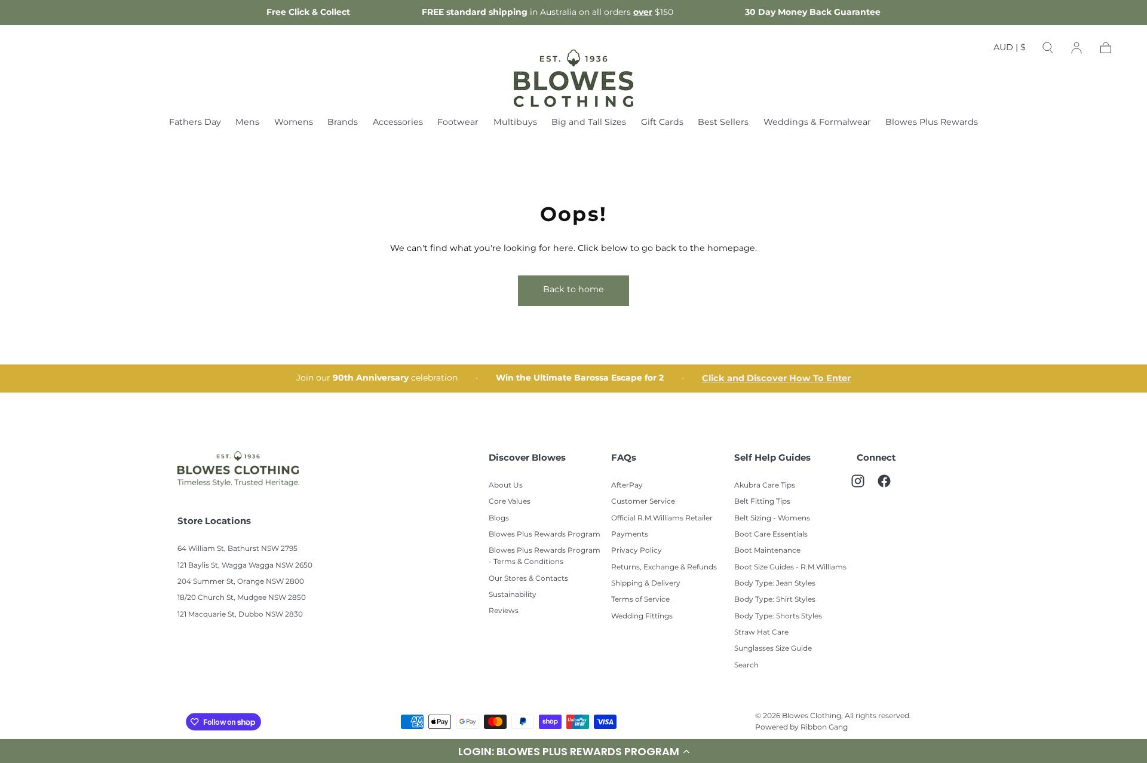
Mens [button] (247, 123)
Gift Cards (662, 123)
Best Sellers (723, 123)
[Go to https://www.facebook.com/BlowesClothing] (890, 487)
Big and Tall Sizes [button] (588, 123)
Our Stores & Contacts (528, 578)
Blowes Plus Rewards (931, 123)
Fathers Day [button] (195, 123)
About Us (506, 485)
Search (746, 665)
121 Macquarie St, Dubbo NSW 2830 (240, 614)
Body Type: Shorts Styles (778, 616)
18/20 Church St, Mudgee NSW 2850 (241, 597)
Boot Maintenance (767, 550)
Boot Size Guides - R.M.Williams (790, 567)
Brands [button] (342, 123)
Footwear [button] (458, 123)
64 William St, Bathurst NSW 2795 (237, 548)
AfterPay (627, 485)
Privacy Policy (636, 550)
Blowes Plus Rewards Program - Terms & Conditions (544, 556)
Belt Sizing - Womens (772, 518)
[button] (1009, 50)
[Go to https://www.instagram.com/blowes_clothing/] (864, 487)
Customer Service (643, 501)
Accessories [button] (398, 123)
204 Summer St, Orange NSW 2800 (240, 581)
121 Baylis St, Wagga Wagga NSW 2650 (244, 565)
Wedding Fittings (642, 616)
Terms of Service (640, 599)
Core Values (509, 501)
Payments (629, 534)
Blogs (499, 518)
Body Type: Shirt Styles (774, 599)
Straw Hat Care (761, 632)
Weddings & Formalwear (817, 123)
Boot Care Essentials (771, 534)
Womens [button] (293, 123)
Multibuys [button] (515, 123)
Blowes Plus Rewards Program (544, 534)
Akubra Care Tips (764, 485)
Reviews (504, 611)
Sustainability (512, 594)
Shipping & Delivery (645, 583)
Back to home (573, 289)
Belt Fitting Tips (762, 501)
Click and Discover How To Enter (776, 378)
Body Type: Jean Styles (774, 583)
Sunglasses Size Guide (773, 648)
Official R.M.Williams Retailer (662, 518)
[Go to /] (573, 78)
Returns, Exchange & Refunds (664, 567)
